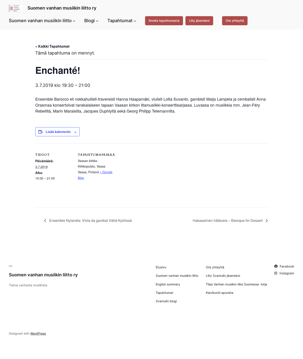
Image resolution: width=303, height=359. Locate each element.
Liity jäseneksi (199, 20)
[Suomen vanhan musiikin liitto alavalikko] (74, 20)
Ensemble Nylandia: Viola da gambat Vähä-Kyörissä (90, 220)
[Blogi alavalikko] (97, 20)
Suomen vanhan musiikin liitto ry (62, 8)
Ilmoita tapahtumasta (164, 20)
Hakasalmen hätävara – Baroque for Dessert (228, 220)
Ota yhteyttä (235, 20)
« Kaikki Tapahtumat (52, 46)
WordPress (38, 333)
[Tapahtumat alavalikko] (135, 20)
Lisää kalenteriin (58, 131)
